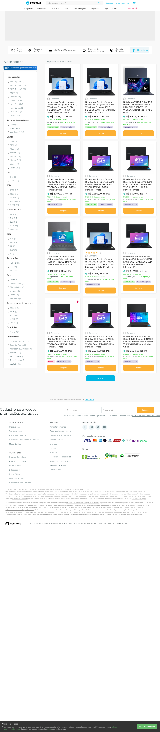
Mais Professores (16, 478)
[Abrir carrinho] (134, 3)
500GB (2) (14, 181)
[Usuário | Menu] (128, 3)
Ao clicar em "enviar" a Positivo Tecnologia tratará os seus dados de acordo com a (112, 416)
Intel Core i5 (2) (16, 108)
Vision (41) (14, 164)
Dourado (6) (15, 291)
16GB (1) (13, 311)
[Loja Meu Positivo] (33, 3)
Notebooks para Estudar (20, 483)
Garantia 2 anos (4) (18, 345)
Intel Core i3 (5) (16, 104)
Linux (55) (14, 125)
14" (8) (13, 246)
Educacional (14, 470)
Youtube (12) (15, 364)
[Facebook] (85, 427)
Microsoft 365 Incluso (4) (21, 349)
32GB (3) (14, 222)
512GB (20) (15, 205)
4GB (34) (14, 226)
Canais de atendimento (60, 435)
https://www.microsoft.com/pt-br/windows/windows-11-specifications (107, 512)
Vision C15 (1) (15, 168)
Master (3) (14, 149)
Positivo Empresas (17, 461)
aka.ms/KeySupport (19, 499)
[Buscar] (99, 3)
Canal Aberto (55, 470)
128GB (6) (14, 194)
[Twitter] (98, 427)
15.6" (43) (14, 250)
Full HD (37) (15, 263)
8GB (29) (14, 229)
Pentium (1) (15, 115)
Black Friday (14, 474)
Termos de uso (15, 431)
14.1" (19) (13, 242)
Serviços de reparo (58, 465)
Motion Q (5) (15, 160)
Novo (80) (14, 332)
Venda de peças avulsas (60, 461)
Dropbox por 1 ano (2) (19, 341)
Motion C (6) (15, 156)
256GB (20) (15, 201)
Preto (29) (14, 295)
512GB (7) (14, 319)
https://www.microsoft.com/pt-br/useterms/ (82, 503)
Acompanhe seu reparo (60, 431)
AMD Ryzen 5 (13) (18, 85)
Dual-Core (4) (16, 100)
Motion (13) (15, 153)
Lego (106, 9)
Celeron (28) (15, 97)
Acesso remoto (57, 440)
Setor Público (15, 466)
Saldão (115, 9)
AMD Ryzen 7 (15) (18, 89)
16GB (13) (14, 214)
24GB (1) (13, 218)
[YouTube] (104, 427)
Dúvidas (53, 444)
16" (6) (12, 254)
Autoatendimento (58, 427)
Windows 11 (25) (17, 132)
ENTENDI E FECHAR (147, 726)
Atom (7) (14, 93)
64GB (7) (14, 323)
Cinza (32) (14, 280)
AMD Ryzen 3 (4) (17, 82)
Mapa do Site (15, 444)
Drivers (53, 448)
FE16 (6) (13, 145)
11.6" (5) (13, 239)
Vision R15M (54, 9)
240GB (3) (14, 197)
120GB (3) (14, 190)
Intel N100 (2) (16, 112)
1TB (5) (13, 177)
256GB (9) (14, 315)
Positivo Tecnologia (17, 457)
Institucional (14, 427)
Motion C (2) (15, 353)
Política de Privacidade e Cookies (146, 416)
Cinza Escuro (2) (17, 283)
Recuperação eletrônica (60, 457)
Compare (55, 99)
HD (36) (13, 267)
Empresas (120, 3)
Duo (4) (13, 141)
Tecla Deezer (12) (17, 356)
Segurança (95, 9)
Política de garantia (17, 435)
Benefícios (142, 50)
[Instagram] (91, 427)
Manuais (53, 452)
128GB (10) (15, 308)
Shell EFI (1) (15, 128)
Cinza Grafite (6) (17, 287)
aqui (49, 729)
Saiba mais (89, 400)
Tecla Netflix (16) (17, 360)
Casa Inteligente (80, 9)
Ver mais (100, 378)
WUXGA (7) (15, 270)
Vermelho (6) (15, 298)
